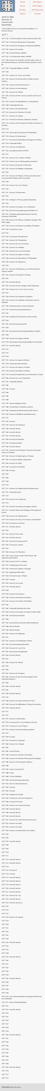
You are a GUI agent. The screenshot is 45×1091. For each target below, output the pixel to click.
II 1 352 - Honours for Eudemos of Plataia (16, 275)
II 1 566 (5, 1056)
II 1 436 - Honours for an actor (12, 583)
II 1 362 (5, 313)
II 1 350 (5, 265)
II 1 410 (5, 485)
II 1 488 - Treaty (8, 773)
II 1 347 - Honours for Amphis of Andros (16, 255)
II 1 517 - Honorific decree (11, 877)
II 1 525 (5, 906)
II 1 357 (5, 293)
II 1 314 (5, 129)
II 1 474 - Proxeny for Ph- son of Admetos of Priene (19, 722)
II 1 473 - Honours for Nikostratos (13, 719)
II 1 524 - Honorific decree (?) (12, 903)
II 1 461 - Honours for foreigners (13, 673)
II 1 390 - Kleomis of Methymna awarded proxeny (18, 414)
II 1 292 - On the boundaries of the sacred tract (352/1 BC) (21, 38)
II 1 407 (5, 474)
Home (22, 2)
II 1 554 (5, 1013)
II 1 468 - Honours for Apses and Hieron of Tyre (18, 701)
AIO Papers (37, 2)
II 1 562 (5, 1042)
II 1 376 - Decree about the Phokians (14, 364)
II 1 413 (5, 496)
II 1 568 (5, 1064)
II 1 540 (5, 960)
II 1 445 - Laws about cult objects (13, 615)
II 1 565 (5, 1053)
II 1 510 (5, 852)
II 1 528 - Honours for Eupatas (12, 917)
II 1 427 (5, 548)
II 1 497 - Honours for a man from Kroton (16, 805)
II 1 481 (5, 748)
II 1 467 (5, 697)
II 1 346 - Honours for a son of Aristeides (16, 251)
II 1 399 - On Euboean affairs (12, 443)
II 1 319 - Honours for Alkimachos (13, 147)
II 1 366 (5, 328)
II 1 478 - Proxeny (8, 737)
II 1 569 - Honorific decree (11, 1067)
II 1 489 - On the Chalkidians (12, 776)
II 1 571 (5, 1074)
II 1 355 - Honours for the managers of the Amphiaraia (20, 286)
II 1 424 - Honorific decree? (11, 538)
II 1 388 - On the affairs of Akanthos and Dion (17, 407)
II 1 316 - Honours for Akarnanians (14, 136)
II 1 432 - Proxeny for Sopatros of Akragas (16, 569)
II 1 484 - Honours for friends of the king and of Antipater (21, 758)
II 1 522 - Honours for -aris (11, 895)
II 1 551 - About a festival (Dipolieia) (14, 1002)
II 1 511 (5, 856)
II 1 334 (5, 203)
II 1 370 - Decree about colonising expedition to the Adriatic (22, 342)
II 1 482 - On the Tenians (11, 751)
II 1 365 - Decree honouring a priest (14, 324)
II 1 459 (5, 666)
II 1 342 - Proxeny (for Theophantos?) (15, 237)
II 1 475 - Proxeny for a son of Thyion (15, 726)
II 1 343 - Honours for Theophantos (14, 240)
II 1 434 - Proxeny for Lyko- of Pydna (14, 576)
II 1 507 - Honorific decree (11, 841)
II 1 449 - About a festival (11, 630)
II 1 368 (5, 335)
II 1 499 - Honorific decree (11, 812)
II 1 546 (5, 982)
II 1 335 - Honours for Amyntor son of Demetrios (18, 207)
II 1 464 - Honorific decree (11, 686)
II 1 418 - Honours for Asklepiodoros (15, 516)
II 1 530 (5, 924)
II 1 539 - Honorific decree (11, 957)
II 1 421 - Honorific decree (11, 527)
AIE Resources (37, 10)
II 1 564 (5, 1049)
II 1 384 (5, 392)
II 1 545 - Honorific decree (11, 978)
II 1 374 (5, 356)
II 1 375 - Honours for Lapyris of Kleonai (15, 360)
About (22, 6)
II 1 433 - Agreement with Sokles (13, 572)
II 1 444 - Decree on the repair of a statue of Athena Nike (21, 612)
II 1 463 (5, 683)
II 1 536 (5, 946)
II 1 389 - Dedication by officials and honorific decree (20, 410)
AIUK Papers (37, 6)
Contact (37, 13)
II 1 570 (5, 1071)
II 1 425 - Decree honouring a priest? (14, 541)
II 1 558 (5, 1027)
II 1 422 (5, 530)
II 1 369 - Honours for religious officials (15, 338)
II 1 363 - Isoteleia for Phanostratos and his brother (19, 317)
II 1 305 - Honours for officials (12, 92)
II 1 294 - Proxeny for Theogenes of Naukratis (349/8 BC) (21, 46)
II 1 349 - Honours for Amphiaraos (14, 262)
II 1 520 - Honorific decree (11, 888)
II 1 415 (5, 503)
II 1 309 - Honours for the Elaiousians (15, 109)
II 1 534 (5, 939)
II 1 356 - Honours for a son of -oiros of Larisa (17, 289)
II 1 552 (5, 1006)
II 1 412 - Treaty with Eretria (11, 492)
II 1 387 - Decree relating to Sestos (14, 403)
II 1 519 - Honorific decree (11, 885)
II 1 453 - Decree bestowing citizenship (15, 644)
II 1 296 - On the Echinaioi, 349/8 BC (14, 53)
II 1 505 (5, 834)
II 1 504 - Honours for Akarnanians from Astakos (18, 830)
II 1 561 (5, 1038)
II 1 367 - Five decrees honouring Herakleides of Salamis (21, 331)
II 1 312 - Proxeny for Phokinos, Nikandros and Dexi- (20, 119)
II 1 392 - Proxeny (8, 421)
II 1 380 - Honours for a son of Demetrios (16, 378)
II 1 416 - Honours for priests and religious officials (19, 506)
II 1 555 (5, 1017)
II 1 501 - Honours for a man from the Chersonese (19, 820)
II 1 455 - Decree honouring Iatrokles (15, 652)
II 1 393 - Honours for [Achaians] (13, 425)
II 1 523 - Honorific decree (11, 899)
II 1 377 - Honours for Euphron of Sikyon (16, 367)
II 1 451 (5, 637)
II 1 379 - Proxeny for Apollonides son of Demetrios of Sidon (22, 374)
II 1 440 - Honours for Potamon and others (16, 597)
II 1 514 (5, 867)
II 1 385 (5, 396)
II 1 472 (5, 715)
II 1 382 (5, 385)
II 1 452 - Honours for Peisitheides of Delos (17, 641)
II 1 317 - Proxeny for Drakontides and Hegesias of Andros (22, 140)
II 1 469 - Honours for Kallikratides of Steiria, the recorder (21, 704)
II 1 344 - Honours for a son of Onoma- (15, 244)
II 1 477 (5, 733)
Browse (22, 10)
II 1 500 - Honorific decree (11, 816)
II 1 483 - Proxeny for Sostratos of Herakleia (17, 755)
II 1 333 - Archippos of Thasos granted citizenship (19, 200)
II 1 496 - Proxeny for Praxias (12, 802)
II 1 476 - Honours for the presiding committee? (18, 730)
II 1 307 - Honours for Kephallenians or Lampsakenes (20, 101)
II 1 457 (5, 659)
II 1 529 (5, 921)
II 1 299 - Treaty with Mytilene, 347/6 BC (15, 68)
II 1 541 (5, 964)
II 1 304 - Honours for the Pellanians (14, 88)
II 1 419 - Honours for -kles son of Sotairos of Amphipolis (21, 520)
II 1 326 (5, 172)
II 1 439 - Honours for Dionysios (13, 594)
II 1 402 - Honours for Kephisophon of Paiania (18, 456)
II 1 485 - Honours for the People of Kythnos (17, 762)
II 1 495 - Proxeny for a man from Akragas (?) (17, 798)
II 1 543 (5, 971)
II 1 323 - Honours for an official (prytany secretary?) (19, 161)
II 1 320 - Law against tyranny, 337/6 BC (15, 151)
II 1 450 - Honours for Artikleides (13, 634)
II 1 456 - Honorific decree (11, 655)
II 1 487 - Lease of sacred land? (13, 769)
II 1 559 (5, 1031)
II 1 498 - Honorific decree (11, 809)
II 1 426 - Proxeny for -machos (12, 545)
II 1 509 (5, 849)
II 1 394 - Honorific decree (11, 429)
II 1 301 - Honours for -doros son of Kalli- (16, 75)
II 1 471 (5, 712)
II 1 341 (5, 233)
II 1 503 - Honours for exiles (12, 827)
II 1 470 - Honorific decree (11, 708)
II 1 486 (5, 766)
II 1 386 (5, 400)
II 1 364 (5, 320)
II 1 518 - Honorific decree (11, 881)
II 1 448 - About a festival (11, 626)
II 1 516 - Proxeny (8, 874)
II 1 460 (5, 670)
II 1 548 (5, 989)
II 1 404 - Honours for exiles (12, 463)
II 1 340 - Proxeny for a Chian (12, 229)
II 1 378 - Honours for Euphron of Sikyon (16, 371)
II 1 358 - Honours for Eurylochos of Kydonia (17, 296)
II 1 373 (5, 353)
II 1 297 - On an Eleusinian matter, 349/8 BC (16, 56)
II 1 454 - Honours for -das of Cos (13, 648)
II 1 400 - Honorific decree (11, 447)
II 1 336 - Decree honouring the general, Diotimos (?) (20, 210)
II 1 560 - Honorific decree (11, 1035)
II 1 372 (5, 349)
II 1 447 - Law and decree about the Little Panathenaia (20, 623)
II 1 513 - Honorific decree (11, 863)
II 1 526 (5, 910)
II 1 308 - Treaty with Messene (12, 105)
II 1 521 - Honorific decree (11, 892)
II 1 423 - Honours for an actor (12, 534)
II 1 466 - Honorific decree (11, 693)
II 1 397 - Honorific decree (11, 436)
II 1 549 (5, 993)
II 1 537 (5, 949)
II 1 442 (5, 605)
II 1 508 (5, 845)
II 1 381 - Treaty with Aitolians (12, 382)
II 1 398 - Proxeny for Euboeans (13, 439)
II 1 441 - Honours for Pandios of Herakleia (17, 601)
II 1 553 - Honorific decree (11, 1009)
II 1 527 (5, 913)
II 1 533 (5, 935)
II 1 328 (5, 182)
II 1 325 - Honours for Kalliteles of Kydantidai (17, 169)
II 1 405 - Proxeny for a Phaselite (13, 467)
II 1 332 (5, 196)
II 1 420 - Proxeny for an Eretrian (13, 523)
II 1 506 (5, 838)
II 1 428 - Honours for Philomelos (13, 552)
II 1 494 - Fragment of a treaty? (12, 794)
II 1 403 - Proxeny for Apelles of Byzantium (16, 460)
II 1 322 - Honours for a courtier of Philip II (16, 158)
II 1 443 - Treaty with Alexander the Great (16, 608)
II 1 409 (5, 481)
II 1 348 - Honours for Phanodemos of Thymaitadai (19, 258)
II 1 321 (5, 154)
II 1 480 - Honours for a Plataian (13, 744)
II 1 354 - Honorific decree (11, 282)
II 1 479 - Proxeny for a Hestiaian (13, 740)
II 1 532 (5, 931)
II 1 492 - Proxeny (8, 787)
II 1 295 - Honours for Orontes (12, 49)
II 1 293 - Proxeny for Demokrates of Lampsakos (18, 42)
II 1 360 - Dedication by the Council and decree (18, 306)
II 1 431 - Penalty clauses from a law (14, 565)
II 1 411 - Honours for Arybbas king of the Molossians (20, 488)
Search (22, 13)
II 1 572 (5, 1078)
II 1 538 (5, 953)
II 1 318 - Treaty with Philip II (12, 143)
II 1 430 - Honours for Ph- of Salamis (14, 561)
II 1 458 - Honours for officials (12, 662)
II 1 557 (5, 1024)
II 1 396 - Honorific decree (11, 432)
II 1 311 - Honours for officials (12, 116)
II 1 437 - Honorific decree (11, 587)
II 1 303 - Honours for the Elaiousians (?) (16, 85)
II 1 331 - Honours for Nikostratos (13, 192)
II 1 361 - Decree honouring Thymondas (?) (16, 310)
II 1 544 (5, 975)
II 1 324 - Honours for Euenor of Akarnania (16, 165)
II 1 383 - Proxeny (8, 389)
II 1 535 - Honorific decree (11, 942)
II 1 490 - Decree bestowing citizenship (15, 780)
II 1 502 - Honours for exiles (12, 823)
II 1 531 (5, 928)
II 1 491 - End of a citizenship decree (14, 784)
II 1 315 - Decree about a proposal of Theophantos (19, 132)
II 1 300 (5, 72)
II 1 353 (5, 278)
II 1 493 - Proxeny (8, 791)
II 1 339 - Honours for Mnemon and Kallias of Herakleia (20, 226)
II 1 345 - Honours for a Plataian (13, 247)
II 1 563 (5, 1046)
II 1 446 (5, 619)
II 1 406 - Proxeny (8, 470)
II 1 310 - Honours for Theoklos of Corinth (16, 112)
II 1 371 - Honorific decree (11, 346)
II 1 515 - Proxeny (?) (9, 870)
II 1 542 (5, 968)
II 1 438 (5, 590)
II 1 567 (5, 1060)
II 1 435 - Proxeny (8, 579)
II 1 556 (5, 1020)
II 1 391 (5, 418)
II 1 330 (5, 189)
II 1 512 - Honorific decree (11, 859)
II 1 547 (5, 986)
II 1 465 (5, 690)
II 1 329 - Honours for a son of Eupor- (15, 185)
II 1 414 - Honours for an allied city (14, 499)
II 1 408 (5, 478)
